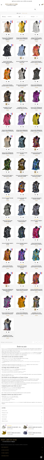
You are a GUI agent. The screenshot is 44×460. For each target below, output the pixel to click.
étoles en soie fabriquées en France (21, 379)
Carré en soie (4, 410)
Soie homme (4, 418)
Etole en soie (4, 416)
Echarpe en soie (5, 412)
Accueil (4, 407)
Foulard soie (4, 414)
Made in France (5, 421)
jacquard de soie (6, 361)
